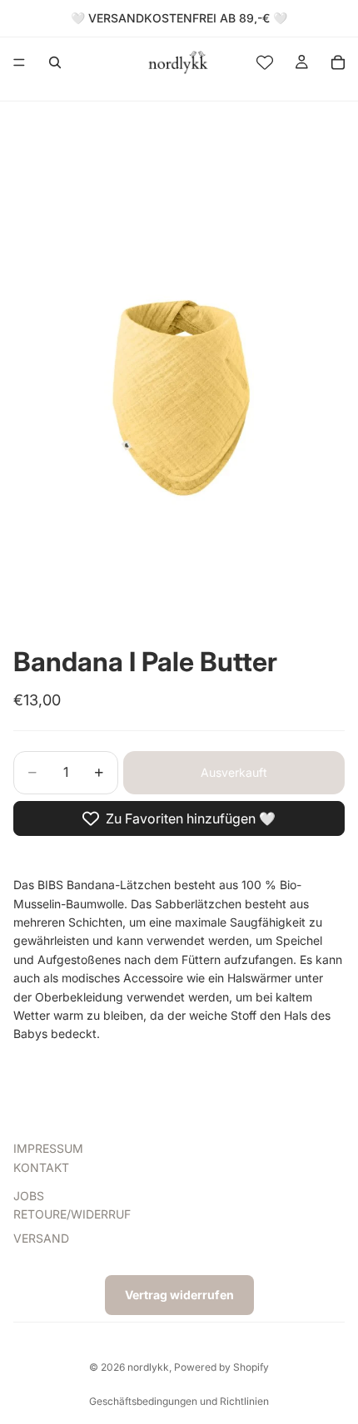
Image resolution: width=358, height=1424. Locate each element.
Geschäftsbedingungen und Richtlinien (179, 1401)
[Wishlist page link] (264, 62)
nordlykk (148, 1367)
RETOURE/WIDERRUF (72, 1214)
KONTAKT (41, 1166)
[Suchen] (55, 62)
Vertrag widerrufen (179, 1295)
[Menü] (19, 62)
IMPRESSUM (48, 1148)
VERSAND (41, 1237)
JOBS (28, 1196)
